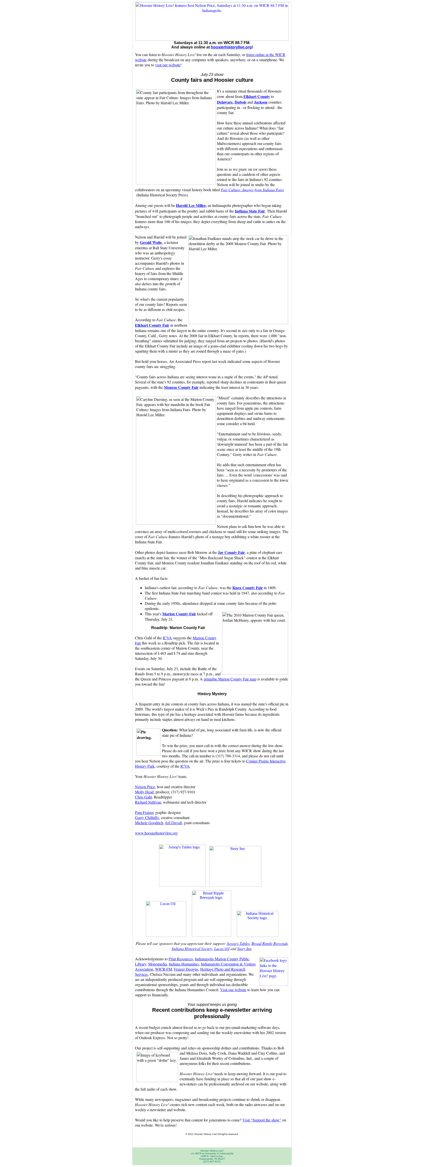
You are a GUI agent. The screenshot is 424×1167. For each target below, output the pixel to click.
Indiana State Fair (250, 211)
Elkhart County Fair (152, 325)
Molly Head (144, 791)
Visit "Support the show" (261, 1119)
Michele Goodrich (149, 822)
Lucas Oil (221, 948)
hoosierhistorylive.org (231, 47)
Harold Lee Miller (191, 205)
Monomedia (157, 963)
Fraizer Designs (186, 969)
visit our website (167, 64)
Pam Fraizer (144, 812)
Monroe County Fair (181, 387)
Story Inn (244, 948)
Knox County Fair (247, 587)
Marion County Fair (179, 614)
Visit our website (233, 989)
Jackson (260, 102)
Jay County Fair (231, 552)
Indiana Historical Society (192, 948)
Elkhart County (256, 96)
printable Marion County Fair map (230, 678)
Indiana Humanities (184, 963)
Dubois (240, 102)
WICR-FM (163, 969)
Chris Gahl (143, 796)
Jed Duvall (173, 822)
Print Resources (181, 958)
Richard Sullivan (148, 802)
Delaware (225, 102)
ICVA (167, 637)
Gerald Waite (151, 242)
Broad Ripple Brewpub (270, 943)
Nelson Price (145, 786)
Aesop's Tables (238, 943)
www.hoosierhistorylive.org (156, 832)
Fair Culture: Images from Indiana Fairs (252, 189)
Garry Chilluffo (147, 817)
